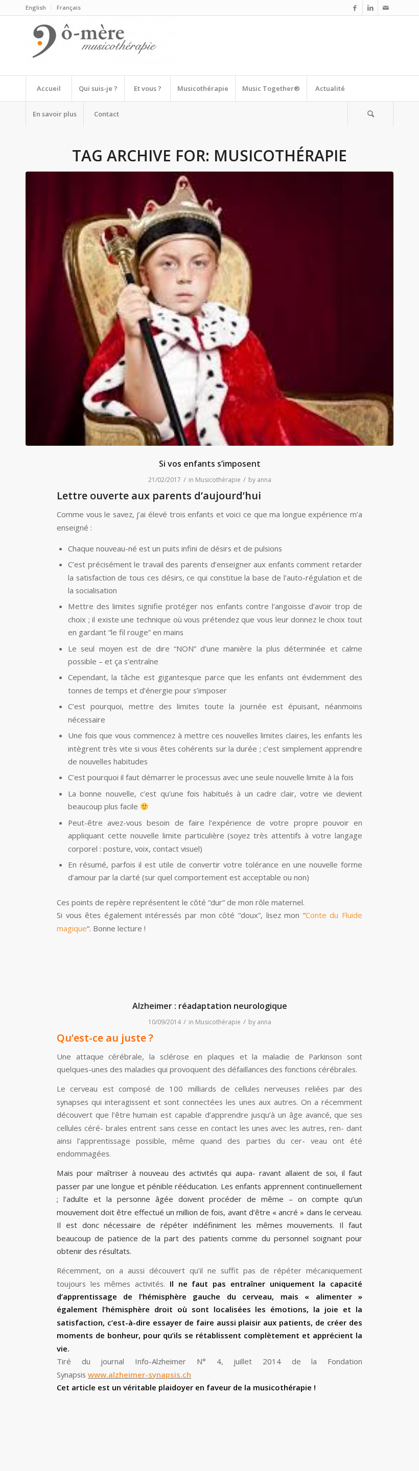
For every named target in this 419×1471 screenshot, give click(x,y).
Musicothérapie (218, 479)
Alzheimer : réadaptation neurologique (209, 1005)
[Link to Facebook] (354, 7)
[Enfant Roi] (209, 309)
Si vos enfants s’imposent (210, 463)
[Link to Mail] (385, 7)
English (36, 7)
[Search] (370, 114)
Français (69, 7)
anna (264, 479)
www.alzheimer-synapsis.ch (139, 1374)
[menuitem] (39, 7)
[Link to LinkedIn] (370, 7)
